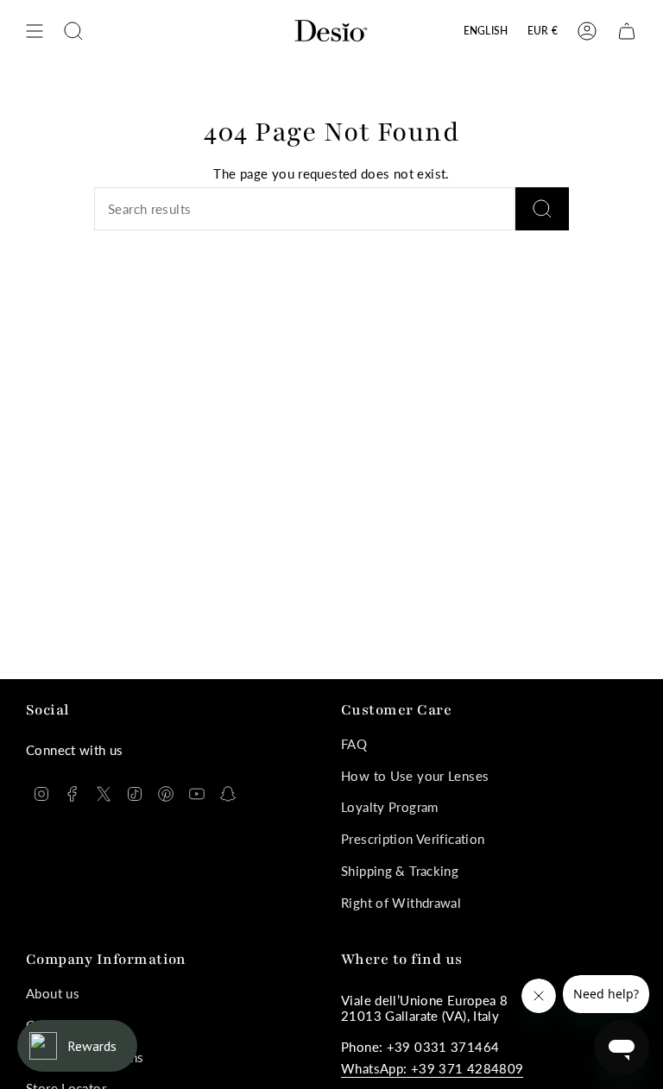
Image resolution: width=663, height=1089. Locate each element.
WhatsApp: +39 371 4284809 (432, 1068)
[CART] (627, 31)
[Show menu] (34, 31)
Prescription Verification (412, 839)
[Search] (542, 208)
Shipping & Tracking (399, 870)
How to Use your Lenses (415, 776)
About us (52, 993)
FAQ (354, 744)
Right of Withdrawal (401, 902)
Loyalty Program (390, 807)
